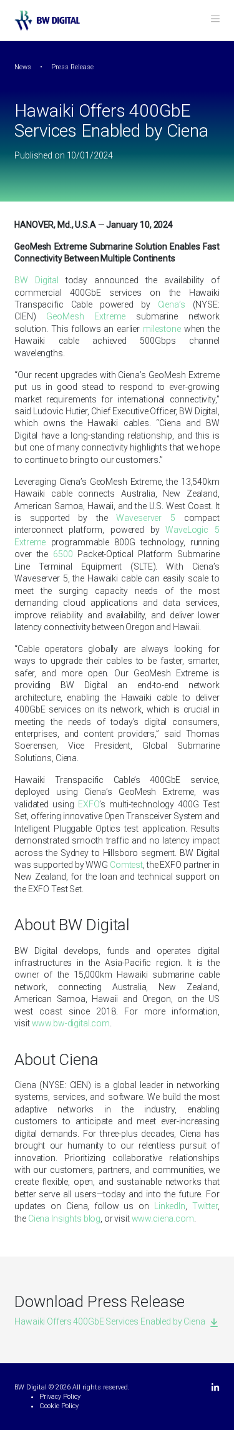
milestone (162, 329)
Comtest (126, 865)
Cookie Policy (59, 1406)
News (22, 67)
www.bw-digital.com (71, 1023)
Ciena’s (171, 304)
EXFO (88, 804)
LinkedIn (169, 1206)
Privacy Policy (59, 1397)
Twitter (205, 1206)
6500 (62, 554)
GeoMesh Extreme (85, 316)
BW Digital (36, 280)
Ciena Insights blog (64, 1218)
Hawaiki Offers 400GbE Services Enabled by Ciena (109, 1321)
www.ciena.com (163, 1218)
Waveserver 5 (145, 518)
